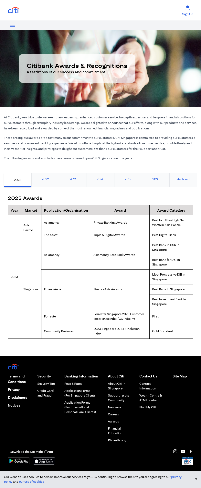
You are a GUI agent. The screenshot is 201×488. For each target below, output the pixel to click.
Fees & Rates (73, 384)
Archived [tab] (183, 179)
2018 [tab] (155, 179)
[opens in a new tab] (13, 10)
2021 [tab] (72, 179)
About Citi (116, 376)
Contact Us (148, 376)
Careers (113, 414)
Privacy (14, 389)
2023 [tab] (17, 180)
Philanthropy (117, 440)
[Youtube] (183, 451)
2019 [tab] (128, 179)
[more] (12, 25)
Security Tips (46, 384)
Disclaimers (17, 397)
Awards (113, 421)
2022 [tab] (45, 179)
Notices (14, 405)
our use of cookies (31, 481)
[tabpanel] (100, 271)
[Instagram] (175, 451)
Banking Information (81, 376)
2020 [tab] (100, 179)
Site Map (180, 376)
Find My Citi (147, 407)
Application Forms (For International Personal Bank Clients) (80, 407)
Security (44, 376)
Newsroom (115, 407)
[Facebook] (190, 451)
